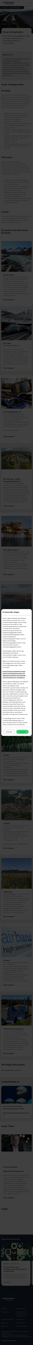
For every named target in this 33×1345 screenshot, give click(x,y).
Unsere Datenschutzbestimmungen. (14, 671)
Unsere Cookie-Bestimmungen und (14, 673)
